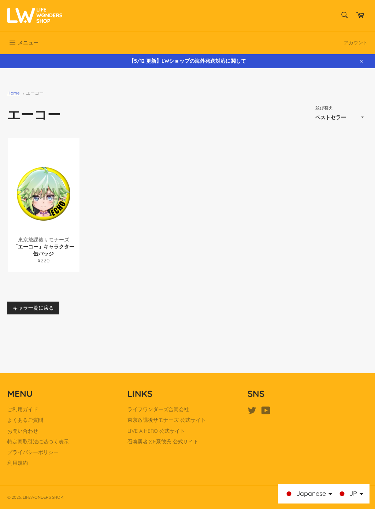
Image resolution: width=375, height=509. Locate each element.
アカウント (356, 42)
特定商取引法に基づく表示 (38, 441)
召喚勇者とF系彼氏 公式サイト (162, 441)
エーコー (35, 93)
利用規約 (17, 463)
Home (13, 93)
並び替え (324, 108)
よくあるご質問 (25, 420)
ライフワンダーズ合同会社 (158, 409)
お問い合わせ (22, 431)
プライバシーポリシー (33, 452)
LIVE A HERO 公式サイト (156, 431)
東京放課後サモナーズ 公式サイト (166, 420)
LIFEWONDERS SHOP (43, 497)
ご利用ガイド (22, 409)
